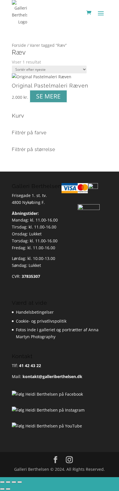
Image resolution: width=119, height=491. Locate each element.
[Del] (14, 482)
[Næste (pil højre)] (8, 489)
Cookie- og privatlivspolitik (41, 321)
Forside (19, 45)
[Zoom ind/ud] (2, 482)
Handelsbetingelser (35, 312)
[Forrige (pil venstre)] (2, 489)
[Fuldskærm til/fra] (8, 482)
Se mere (48, 96)
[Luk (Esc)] (19, 482)
